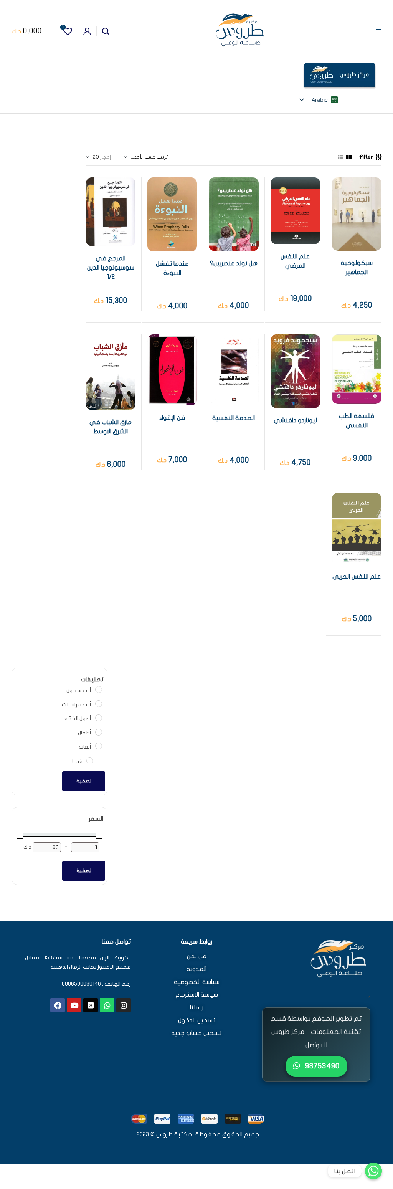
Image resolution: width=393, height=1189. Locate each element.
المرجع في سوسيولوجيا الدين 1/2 (110, 267)
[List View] (341, 157)
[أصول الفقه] (98, 717)
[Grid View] (349, 157)
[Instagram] (123, 1005)
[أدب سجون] (98, 689)
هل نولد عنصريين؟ (234, 263)
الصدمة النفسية (233, 418)
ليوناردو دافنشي (295, 420)
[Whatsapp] (107, 1005)
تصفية (83, 781)
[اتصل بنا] (373, 1171)
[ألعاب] (98, 746)
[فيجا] (89, 760)
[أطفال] (98, 732)
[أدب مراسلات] (98, 703)
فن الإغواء (172, 418)
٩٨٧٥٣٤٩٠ (321, 1066)
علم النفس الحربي (356, 577)
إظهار (105, 157)
